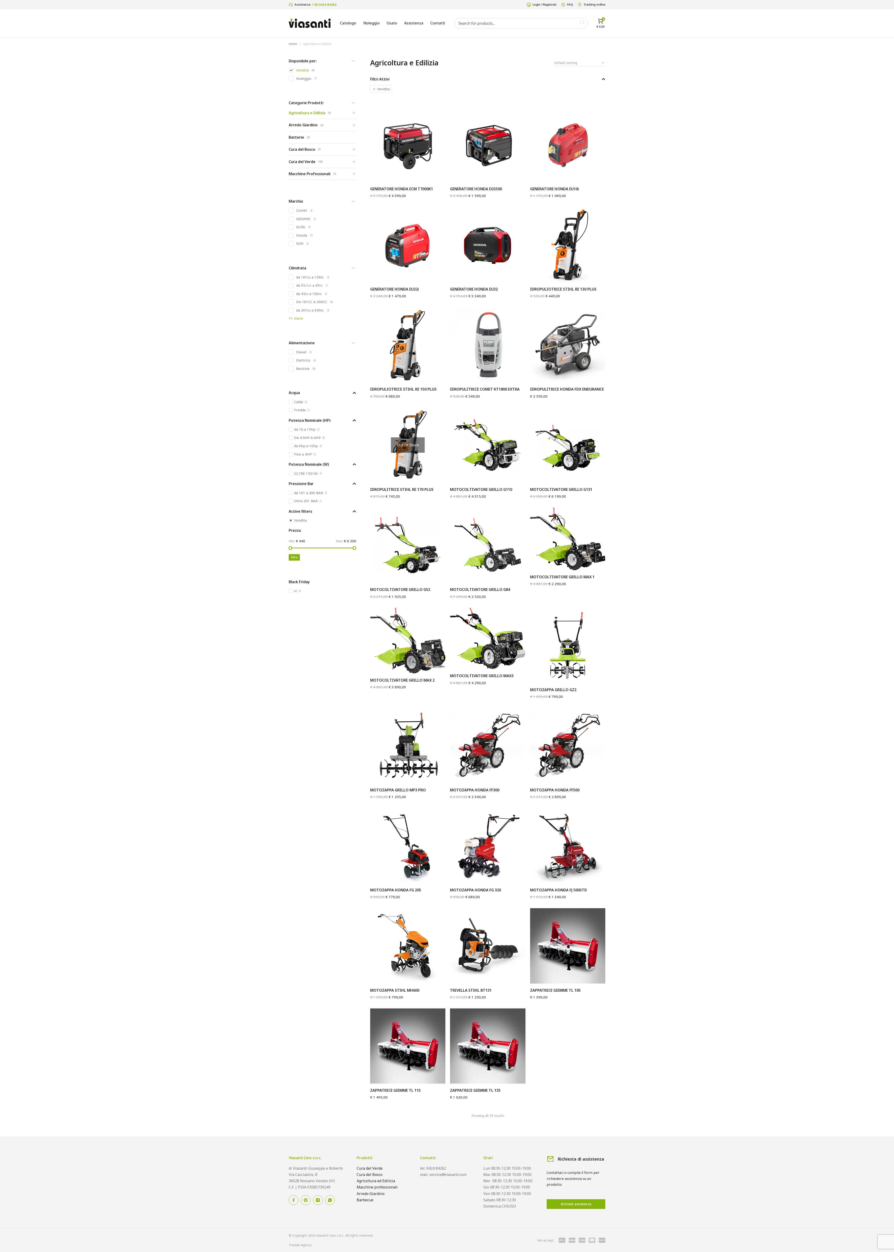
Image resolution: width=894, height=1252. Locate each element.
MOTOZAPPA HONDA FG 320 (475, 890)
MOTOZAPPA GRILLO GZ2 (553, 689)
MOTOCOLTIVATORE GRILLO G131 (561, 489)
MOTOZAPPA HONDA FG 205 (395, 890)
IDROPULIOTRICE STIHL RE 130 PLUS (563, 289)
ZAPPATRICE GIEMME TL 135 (475, 1090)
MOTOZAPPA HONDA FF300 (474, 790)
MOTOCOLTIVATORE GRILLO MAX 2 (402, 680)
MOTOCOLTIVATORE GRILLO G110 (481, 489)
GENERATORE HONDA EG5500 (476, 188)
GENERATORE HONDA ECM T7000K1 (401, 188)
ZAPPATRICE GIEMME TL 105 (555, 990)
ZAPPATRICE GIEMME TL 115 (395, 1090)
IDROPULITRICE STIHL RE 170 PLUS (401, 489)
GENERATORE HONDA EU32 (474, 289)
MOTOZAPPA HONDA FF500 (554, 790)
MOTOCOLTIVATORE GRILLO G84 (480, 589)
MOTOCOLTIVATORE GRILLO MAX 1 (562, 576)
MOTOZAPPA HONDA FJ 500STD (558, 890)
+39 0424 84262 (324, 4)
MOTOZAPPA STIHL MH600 (394, 990)
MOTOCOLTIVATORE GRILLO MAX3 (482, 675)
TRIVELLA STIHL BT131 (471, 990)
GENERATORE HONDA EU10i (554, 188)
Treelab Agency (300, 1245)
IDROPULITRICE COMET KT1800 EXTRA (485, 389)
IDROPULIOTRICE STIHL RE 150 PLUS (403, 389)
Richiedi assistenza (576, 1204)
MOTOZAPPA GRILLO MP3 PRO (398, 790)
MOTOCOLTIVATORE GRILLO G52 (400, 589)
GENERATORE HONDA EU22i (394, 289)
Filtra (294, 557)
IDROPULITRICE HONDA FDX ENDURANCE (567, 389)
